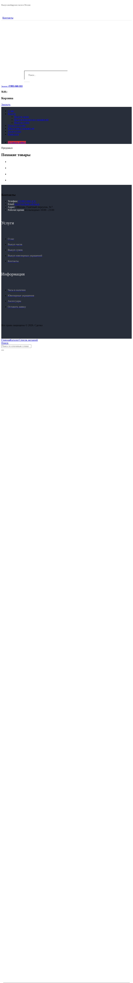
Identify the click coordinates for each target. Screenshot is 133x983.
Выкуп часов (21, 116)
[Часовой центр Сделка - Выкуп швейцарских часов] (25, 69)
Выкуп (11, 113)
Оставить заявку (17, 142)
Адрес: (11, 207)
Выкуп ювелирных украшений (31, 119)
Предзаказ (6, 148)
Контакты (7, 17)
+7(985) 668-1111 (27, 201)
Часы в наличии (17, 125)
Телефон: (13, 201)
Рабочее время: (16, 210)
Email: (11, 204)
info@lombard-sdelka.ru (26, 204)
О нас (11, 110)
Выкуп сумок (21, 122)
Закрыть (5, 104)
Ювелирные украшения (21, 128)
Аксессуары (14, 131)
